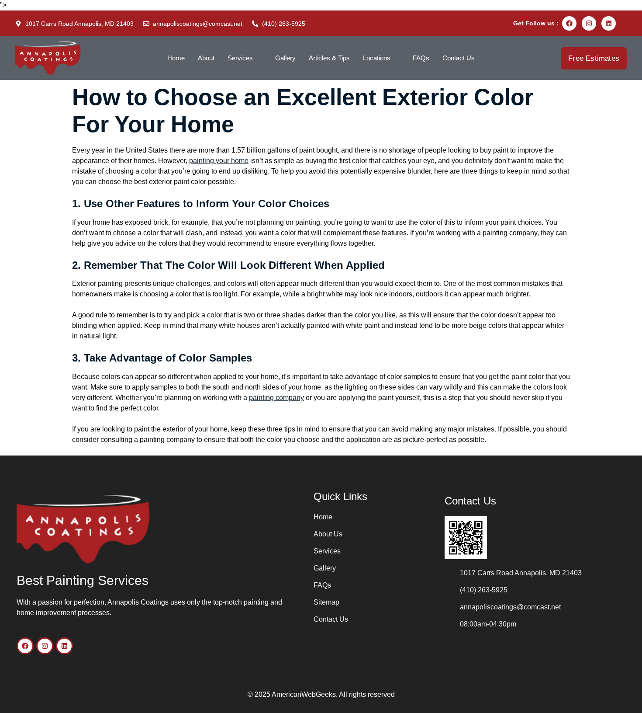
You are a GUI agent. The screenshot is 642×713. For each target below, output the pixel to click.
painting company (276, 397)
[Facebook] (569, 23)
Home (176, 58)
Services (240, 58)
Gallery (285, 58)
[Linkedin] (608, 23)
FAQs (421, 58)
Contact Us (458, 58)
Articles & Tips (329, 58)
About (206, 58)
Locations (376, 58)
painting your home (219, 160)
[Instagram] (588, 23)
